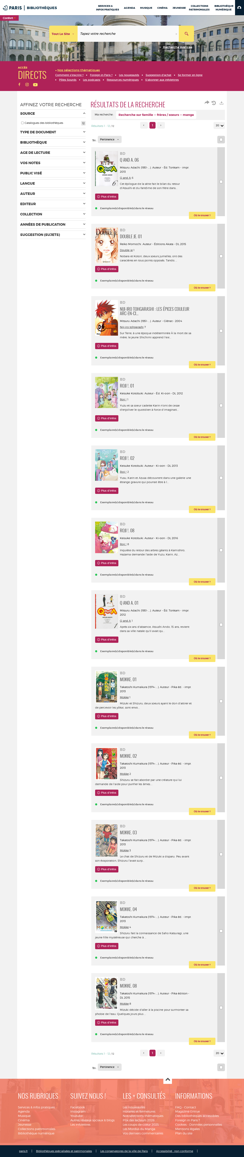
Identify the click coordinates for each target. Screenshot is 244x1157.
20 (217, 125)
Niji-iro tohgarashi (132, 327)
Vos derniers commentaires (143, 1133)
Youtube (76, 1116)
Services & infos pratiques (36, 1107)
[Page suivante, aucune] (161, 125)
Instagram (78, 1111)
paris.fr (23, 1151)
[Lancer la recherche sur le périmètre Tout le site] (186, 34)
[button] (239, 7)
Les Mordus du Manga (139, 1129)
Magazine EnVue (187, 1111)
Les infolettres (80, 1124)
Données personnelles (205, 1124)
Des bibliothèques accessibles (197, 1116)
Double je (126, 250)
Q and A (125, 177)
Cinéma (24, 1120)
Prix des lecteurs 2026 (139, 1120)
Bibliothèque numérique (36, 1133)
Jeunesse (24, 1124)
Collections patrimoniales (36, 1129)
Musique (24, 1116)
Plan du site (183, 1133)
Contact (190, 1107)
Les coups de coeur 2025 (141, 1124)
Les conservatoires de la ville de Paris (124, 1151)
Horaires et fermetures (139, 1111)
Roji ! (123, 399)
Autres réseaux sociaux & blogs (92, 1120)
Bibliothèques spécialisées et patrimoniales (64, 1151)
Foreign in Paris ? (187, 1120)
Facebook (77, 1107)
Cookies (181, 1124)
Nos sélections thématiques (143, 1116)
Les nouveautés (134, 1107)
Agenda (24, 1111)
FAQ (178, 1107)
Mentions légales (187, 1129)
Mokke (124, 697)
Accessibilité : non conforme (174, 1151)
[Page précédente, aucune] (144, 125)
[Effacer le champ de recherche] (176, 34)
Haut (167, 1080)
